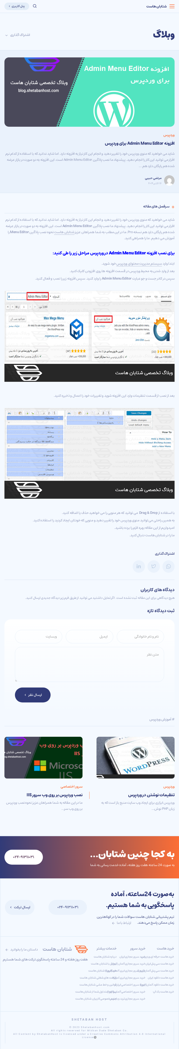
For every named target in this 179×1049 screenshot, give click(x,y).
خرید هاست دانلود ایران (161, 977)
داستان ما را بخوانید (24, 949)
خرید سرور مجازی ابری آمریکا (128, 977)
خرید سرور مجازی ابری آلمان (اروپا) (125, 970)
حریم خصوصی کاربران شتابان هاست (96, 998)
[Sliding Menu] (172, 6)
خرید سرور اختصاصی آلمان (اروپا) (126, 991)
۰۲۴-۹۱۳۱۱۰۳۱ (67, 907)
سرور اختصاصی (72, 787)
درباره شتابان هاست (105, 956)
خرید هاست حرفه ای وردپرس (157, 956)
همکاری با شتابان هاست (102, 970)
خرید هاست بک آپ (163, 991)
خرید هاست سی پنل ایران (159, 963)
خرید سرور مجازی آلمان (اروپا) (128, 963)
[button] (35, 6)
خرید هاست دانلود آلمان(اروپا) (157, 984)
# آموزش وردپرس (162, 719)
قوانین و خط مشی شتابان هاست (98, 984)
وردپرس (169, 135)
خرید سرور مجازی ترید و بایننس (127, 998)
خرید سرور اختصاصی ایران (130, 984)
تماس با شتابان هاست (104, 963)
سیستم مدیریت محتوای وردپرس (139, 263)
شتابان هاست (156, 6)
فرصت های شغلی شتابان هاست (98, 977)
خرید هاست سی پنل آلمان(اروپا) (156, 970)
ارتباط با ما (123, 923)
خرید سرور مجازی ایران (132, 956)
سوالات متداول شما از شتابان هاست (96, 991)
